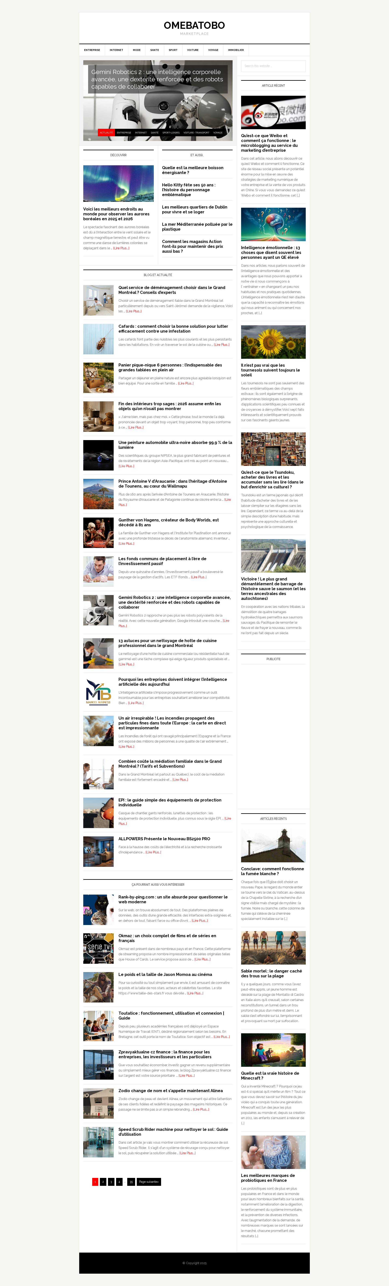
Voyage (217, 132)
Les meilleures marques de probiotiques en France (268, 1178)
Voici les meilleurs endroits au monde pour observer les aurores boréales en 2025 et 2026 (116, 214)
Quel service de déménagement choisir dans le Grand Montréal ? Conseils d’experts (172, 290)
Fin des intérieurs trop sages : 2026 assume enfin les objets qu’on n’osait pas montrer (170, 406)
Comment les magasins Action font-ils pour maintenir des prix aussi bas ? (192, 246)
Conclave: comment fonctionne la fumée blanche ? (272, 871)
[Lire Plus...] (121, 248)
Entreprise (124, 132)
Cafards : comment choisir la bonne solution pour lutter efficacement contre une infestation (173, 329)
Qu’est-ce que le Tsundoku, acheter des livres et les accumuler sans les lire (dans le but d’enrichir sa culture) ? (272, 479)
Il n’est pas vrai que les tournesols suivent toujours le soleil (270, 370)
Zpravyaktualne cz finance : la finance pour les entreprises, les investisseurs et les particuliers (165, 1054)
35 (131, 1181)
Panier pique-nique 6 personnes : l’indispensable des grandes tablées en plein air (170, 367)
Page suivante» (149, 1181)
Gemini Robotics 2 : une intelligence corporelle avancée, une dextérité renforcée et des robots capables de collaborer (157, 79)
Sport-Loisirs (171, 132)
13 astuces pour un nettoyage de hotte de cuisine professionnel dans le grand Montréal (168, 643)
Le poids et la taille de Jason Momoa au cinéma (165, 974)
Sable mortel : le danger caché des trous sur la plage (271, 973)
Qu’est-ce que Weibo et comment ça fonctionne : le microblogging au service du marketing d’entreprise (269, 143)
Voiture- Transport (196, 132)
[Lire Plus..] (133, 311)
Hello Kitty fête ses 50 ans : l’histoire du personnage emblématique (189, 190)
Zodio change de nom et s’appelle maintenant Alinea (171, 1090)
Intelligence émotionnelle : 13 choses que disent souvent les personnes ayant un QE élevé (271, 252)
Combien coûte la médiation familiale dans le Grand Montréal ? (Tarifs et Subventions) (170, 764)
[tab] (106, 133)
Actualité (106, 132)
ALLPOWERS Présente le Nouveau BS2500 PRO (164, 838)
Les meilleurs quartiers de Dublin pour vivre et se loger (194, 209)
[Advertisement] (271, 705)
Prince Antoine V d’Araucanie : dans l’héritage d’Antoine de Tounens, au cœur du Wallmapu (173, 484)
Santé (154, 132)
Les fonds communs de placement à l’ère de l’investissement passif (162, 561)
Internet (141, 132)
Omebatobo (194, 25)
